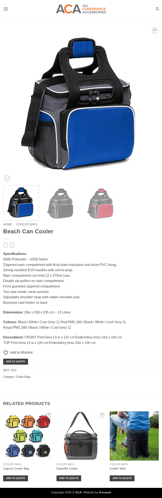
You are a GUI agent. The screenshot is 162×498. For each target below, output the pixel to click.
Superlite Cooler (67, 468)
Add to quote (15, 361)
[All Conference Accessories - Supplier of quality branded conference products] (81, 9)
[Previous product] (12, 245)
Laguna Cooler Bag (16, 468)
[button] (5, 9)
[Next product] (6, 245)
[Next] (150, 104)
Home (7, 224)
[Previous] (11, 104)
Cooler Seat (118, 468)
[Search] (157, 9)
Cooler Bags (27, 224)
